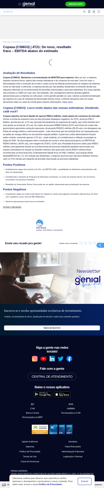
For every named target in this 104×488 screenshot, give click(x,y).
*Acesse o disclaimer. (19, 464)
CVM (35, 402)
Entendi (84, 481)
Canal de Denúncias (30, 455)
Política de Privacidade (30, 445)
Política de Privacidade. (48, 484)
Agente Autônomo (30, 435)
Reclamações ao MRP (35, 411)
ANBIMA (68, 402)
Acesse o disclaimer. (11, 204)
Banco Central (35, 406)
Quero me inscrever (52, 325)
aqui (22, 102)
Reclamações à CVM (68, 406)
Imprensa (30, 440)
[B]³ (34, 398)
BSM (69, 398)
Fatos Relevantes (73, 440)
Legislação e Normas (73, 450)
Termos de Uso (30, 450)
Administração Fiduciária (73, 445)
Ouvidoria (73, 435)
